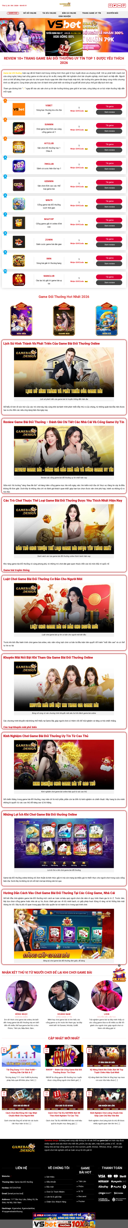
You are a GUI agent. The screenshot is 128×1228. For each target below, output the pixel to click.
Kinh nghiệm (65, 16)
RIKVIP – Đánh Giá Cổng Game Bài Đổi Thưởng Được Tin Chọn (64, 1071)
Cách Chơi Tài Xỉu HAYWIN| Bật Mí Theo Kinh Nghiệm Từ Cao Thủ (64, 1114)
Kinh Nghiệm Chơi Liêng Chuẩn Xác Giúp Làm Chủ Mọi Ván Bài (106, 1114)
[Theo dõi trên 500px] (119, 6)
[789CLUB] (19, 166)
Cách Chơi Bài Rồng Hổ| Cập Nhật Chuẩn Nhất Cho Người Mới (21, 1114)
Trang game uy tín (91, 13)
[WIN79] (19, 204)
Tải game (110, 106)
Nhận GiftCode (77, 111)
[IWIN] (19, 261)
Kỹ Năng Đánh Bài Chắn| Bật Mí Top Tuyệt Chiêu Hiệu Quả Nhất (106, 1071)
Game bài (12, 13)
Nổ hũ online (29, 13)
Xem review (109, 112)
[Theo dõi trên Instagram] (110, 6)
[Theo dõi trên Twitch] (124, 6)
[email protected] (15, 1193)
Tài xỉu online (49, 13)
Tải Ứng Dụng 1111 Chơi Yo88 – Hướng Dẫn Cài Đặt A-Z (21, 1071)
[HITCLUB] (19, 147)
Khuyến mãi (112, 13)
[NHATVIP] (19, 223)
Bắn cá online (69, 13)
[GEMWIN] (19, 185)
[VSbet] (19, 109)
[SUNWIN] (19, 128)
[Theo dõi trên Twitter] (115, 6)
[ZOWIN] (19, 242)
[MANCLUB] (19, 279)
